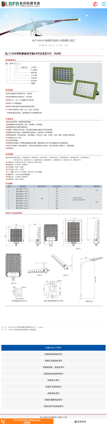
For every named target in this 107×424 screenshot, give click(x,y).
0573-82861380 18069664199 (26, 420)
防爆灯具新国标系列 (75, 360)
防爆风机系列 (77, 393)
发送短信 (81, 421)
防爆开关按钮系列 (76, 386)
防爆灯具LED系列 (75, 347)
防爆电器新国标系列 (75, 354)
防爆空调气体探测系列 (75, 406)
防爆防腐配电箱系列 (75, 399)
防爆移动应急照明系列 (75, 373)
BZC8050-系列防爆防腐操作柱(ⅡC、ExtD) (26, 327)
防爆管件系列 (77, 380)
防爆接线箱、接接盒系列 (74, 367)
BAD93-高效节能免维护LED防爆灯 (23, 330)
